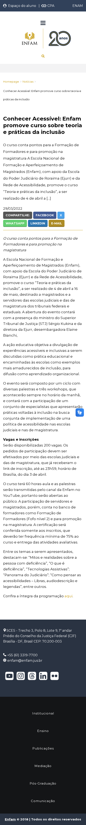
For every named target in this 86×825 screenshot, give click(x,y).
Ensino (43, 731)
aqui (68, 596)
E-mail (56, 223)
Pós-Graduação (43, 783)
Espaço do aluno (21, 6)
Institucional (43, 713)
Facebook (45, 215)
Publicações (43, 748)
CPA (50, 6)
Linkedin (37, 223)
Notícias (28, 81)
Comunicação (43, 801)
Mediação (43, 766)
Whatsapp (15, 223)
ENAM (77, 6)
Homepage (11, 81)
